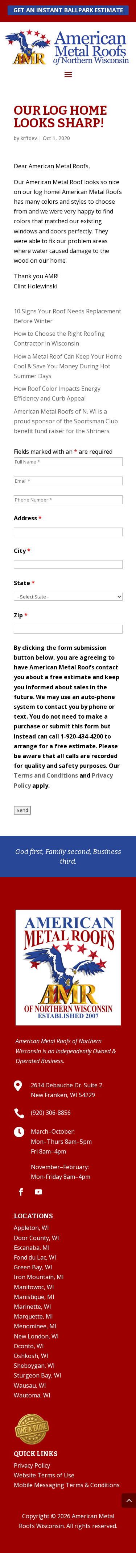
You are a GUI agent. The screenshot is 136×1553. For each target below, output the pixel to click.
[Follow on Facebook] (21, 1192)
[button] (68, 74)
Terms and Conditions (46, 775)
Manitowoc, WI (34, 1287)
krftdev (29, 138)
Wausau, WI (30, 1385)
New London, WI (36, 1336)
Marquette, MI (33, 1316)
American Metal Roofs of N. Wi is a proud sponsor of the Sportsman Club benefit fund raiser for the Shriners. (66, 421)
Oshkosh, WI (31, 1356)
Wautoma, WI (32, 1395)
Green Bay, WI (33, 1267)
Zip (21, 615)
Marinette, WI (32, 1307)
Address (28, 518)
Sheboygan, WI (34, 1366)
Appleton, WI (31, 1228)
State (24, 583)
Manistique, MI (34, 1297)
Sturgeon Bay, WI (37, 1375)
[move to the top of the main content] (128, 1500)
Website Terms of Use (44, 1475)
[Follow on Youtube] (38, 1192)
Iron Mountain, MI (39, 1277)
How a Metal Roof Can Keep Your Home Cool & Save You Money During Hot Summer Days (68, 366)
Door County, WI (36, 1238)
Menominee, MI (35, 1326)
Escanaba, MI (32, 1248)
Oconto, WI (29, 1346)
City (22, 551)
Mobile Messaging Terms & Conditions (67, 1485)
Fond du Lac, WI (35, 1257)
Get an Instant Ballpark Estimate (68, 10)
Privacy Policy (32, 1465)
